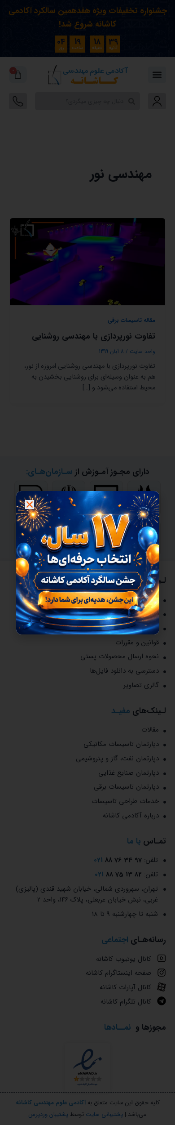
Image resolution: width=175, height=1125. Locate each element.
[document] (87, 562)
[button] (29, 504)
